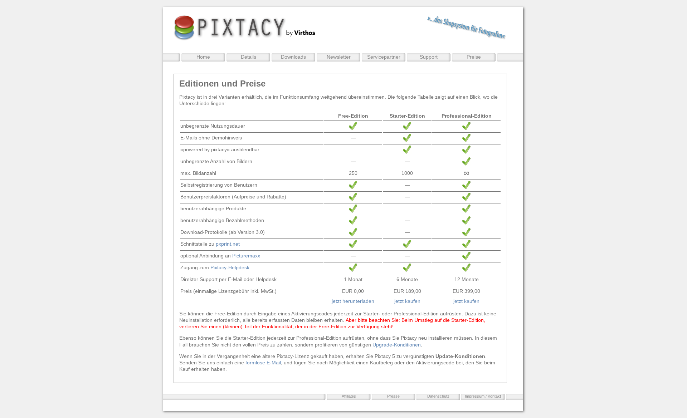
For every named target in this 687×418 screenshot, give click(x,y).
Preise (474, 57)
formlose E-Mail (263, 362)
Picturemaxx (246, 256)
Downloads (293, 57)
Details (248, 57)
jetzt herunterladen (353, 301)
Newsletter (339, 57)
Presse (393, 396)
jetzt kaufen (407, 301)
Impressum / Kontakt (483, 396)
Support (429, 57)
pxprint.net (228, 244)
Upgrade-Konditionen (396, 345)
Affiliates (349, 396)
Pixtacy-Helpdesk (229, 267)
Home (203, 57)
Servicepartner (383, 57)
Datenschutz (438, 396)
